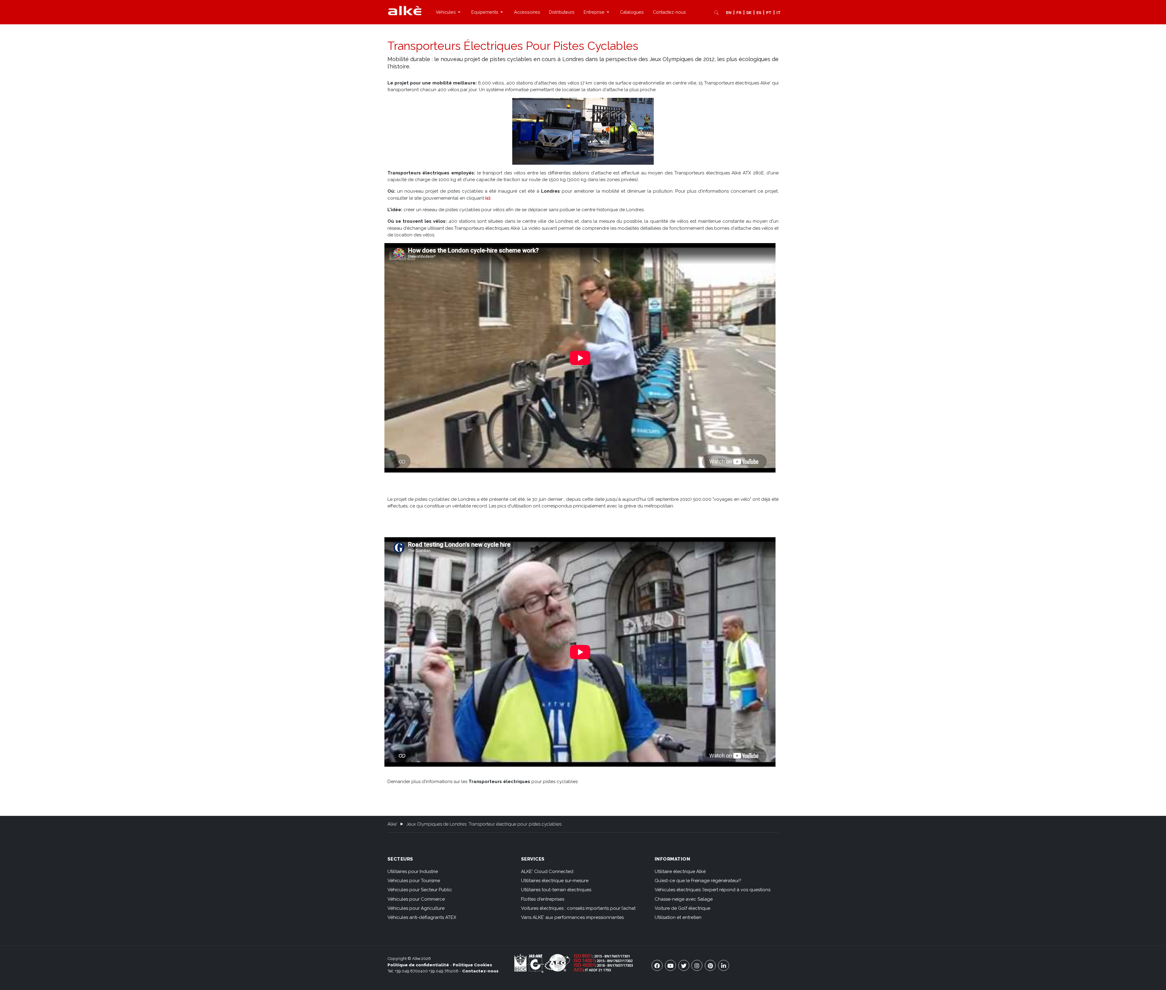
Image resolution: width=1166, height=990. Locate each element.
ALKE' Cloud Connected (547, 871)
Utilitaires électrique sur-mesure (554, 880)
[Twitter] (683, 965)
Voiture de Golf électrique (682, 908)
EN (728, 12)
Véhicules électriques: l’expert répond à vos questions (712, 889)
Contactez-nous (480, 970)
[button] (449, 12)
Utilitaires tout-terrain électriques (556, 889)
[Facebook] (657, 965)
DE (749, 12)
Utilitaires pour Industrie (412, 871)
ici (487, 198)
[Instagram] (696, 965)
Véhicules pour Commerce (416, 899)
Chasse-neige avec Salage (684, 899)
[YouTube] (670, 965)
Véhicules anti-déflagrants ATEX (421, 917)
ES (758, 12)
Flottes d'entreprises (542, 899)
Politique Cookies (472, 964)
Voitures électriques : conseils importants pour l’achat (578, 908)
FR (739, 12)
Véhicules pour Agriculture (416, 908)
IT (778, 12)
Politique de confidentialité (418, 964)
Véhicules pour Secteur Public (419, 889)
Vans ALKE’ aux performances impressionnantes (572, 917)
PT (769, 12)
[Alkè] (404, 10)
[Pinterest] (710, 965)
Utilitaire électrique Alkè (680, 871)
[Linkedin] (723, 965)
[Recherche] (716, 12)
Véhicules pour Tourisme (413, 880)
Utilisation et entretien (678, 917)
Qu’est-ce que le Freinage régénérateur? (698, 880)
